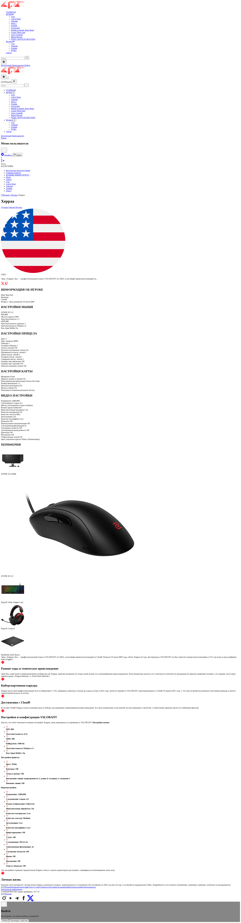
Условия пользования (59, 887)
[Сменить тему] (4, 77)
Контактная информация (11, 889)
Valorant (14, 21)
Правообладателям (20, 887)
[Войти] (3, 162)
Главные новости (13, 173)
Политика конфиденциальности (82, 887)
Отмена (5, 921)
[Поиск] (26, 85)
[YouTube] (11, 900)
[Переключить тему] (4, 62)
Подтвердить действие (19, 921)
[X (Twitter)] (30, 900)
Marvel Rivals (16, 37)
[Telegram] (17, 900)
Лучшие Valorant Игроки (11, 207)
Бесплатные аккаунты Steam (18, 170)
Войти (27, 65)
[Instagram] (4, 900)
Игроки (9, 41)
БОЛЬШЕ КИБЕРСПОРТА (17, 175)
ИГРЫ (9, 14)
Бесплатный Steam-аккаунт (13, 65)
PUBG (14, 50)
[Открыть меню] (8, 78)
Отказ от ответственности (39, 887)
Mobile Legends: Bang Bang (22, 30)
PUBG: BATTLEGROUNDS (23, 39)
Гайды (9, 53)
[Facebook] (24, 900)
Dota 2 (13, 23)
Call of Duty (16, 19)
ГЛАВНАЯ (11, 12)
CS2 (13, 44)
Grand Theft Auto (18, 32)
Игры (8, 177)
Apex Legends (17, 35)
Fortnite (14, 26)
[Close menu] (14, 81)
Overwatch (15, 28)
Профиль (8, 155)
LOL (13, 17)
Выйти (18, 155)
